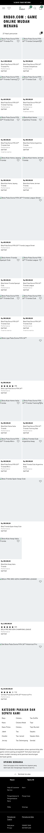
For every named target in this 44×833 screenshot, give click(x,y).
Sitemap (25, 807)
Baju (3, 718)
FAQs (9, 807)
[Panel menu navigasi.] (3, 8)
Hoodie (4, 736)
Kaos (4, 723)
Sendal (32, 741)
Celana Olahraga (19, 727)
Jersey (4, 741)
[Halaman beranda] (22, 9)
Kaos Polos (6, 727)
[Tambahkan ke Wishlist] (18, 41)
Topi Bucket (34, 727)
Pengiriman (26, 796)
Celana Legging (19, 718)
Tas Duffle (34, 718)
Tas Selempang (22, 741)
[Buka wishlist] (9, 8)
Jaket (4, 732)
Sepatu (32, 732)
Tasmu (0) (30, 780)
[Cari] (35, 8)
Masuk (12, 780)
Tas (17, 732)
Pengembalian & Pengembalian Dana (13, 798)
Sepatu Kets (34, 736)
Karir (24, 787)
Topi (31, 723)
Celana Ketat (21, 723)
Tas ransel (20, 736)
